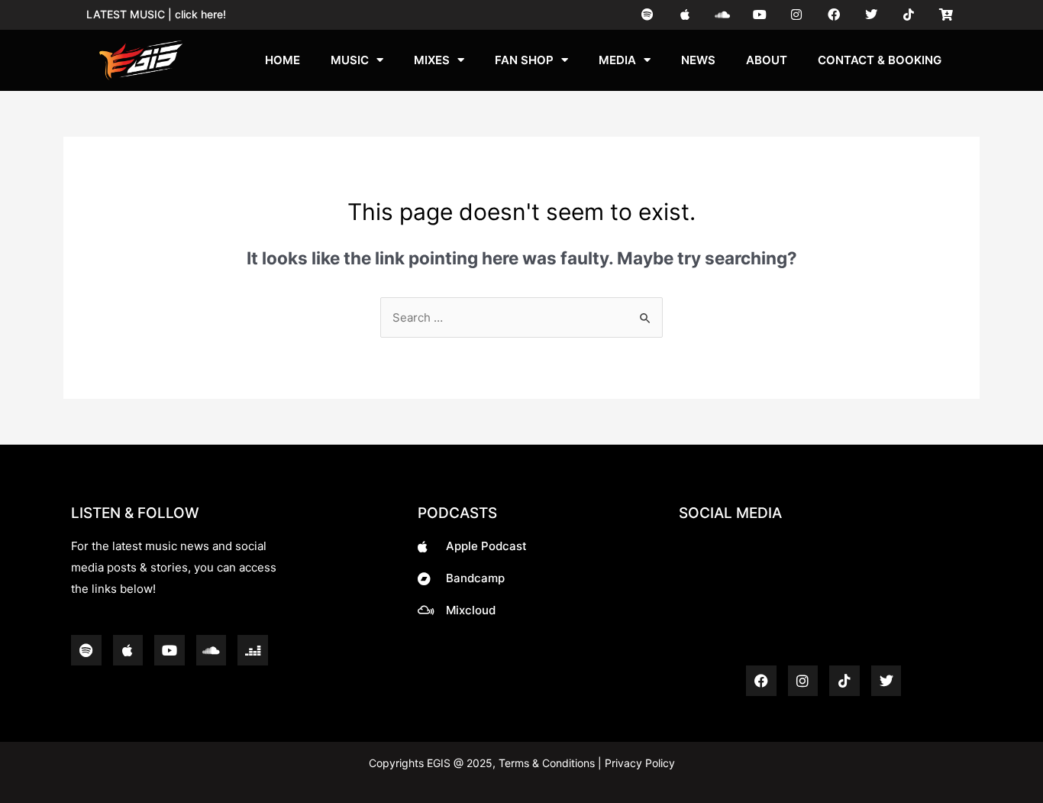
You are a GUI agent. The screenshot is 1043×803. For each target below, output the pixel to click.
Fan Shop (524, 60)
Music (350, 60)
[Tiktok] (908, 15)
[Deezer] (252, 650)
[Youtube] (759, 15)
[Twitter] (872, 15)
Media (617, 60)
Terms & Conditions (547, 762)
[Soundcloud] (722, 15)
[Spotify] (648, 15)
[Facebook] (834, 15)
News (698, 60)
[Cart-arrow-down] (946, 15)
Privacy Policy (638, 762)
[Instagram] (797, 15)
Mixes (432, 60)
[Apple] (685, 15)
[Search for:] (521, 317)
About (766, 60)
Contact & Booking (879, 60)
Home (282, 60)
